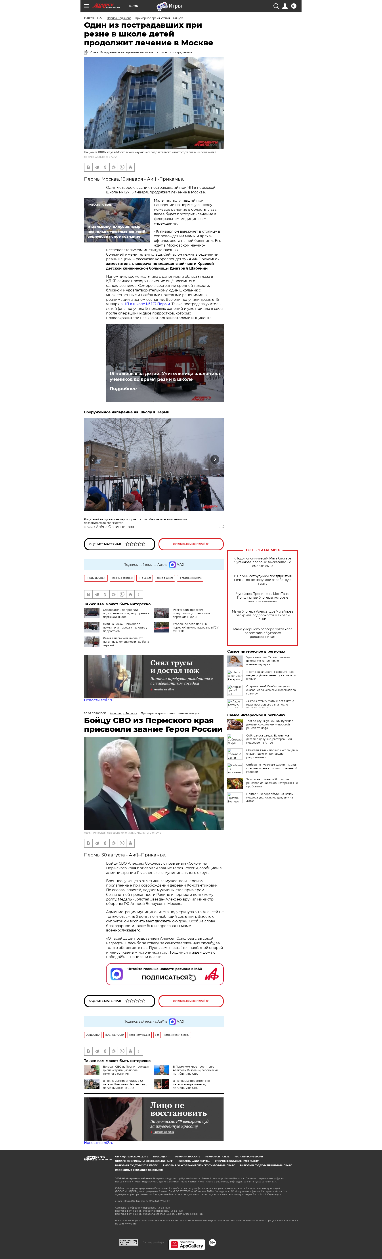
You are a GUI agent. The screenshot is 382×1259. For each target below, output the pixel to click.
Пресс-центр (161, 1156)
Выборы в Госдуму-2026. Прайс (136, 1165)
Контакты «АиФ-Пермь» (194, 1161)
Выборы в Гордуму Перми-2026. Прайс (266, 1165)
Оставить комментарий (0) (191, 544)
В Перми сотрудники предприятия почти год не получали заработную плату (263, 580)
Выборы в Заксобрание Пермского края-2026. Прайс (199, 1165)
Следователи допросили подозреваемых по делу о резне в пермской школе (126, 613)
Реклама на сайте (187, 1156)
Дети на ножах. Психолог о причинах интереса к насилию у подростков (125, 627)
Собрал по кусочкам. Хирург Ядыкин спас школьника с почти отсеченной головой (272, 768)
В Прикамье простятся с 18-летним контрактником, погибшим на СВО (192, 1084)
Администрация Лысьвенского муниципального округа (123, 832)
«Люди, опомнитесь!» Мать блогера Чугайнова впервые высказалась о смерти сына (263, 562)
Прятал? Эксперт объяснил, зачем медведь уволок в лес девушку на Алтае (269, 797)
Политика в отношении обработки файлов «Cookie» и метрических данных (159, 1214)
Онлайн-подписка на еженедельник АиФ (144, 1161)
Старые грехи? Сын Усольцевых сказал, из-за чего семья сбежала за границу (271, 690)
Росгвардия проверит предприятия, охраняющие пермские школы (191, 613)
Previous (93, 459)
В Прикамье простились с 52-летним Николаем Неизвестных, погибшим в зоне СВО (125, 1084)
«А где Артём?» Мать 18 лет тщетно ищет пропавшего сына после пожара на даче (270, 704)
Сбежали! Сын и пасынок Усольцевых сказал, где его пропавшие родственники (272, 753)
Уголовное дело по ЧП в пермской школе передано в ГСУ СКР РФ (195, 627)
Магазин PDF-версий (249, 1156)
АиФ (114, 156)
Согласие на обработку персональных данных (142, 1207)
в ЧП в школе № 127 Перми (145, 304)
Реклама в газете (217, 1156)
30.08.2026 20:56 (95, 713)
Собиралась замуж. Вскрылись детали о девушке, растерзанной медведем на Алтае (269, 739)
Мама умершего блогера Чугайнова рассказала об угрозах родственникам (262, 633)
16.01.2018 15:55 (93, 18)
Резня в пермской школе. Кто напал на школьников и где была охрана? (126, 641)
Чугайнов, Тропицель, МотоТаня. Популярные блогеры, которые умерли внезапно (262, 597)
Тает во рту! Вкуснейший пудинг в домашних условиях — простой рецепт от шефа (269, 724)
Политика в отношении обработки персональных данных (149, 1210)
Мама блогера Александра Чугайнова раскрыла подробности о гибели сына (263, 615)
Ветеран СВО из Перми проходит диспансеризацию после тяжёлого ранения (126, 1070)
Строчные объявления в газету (237, 1161)
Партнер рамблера (153, 1242)
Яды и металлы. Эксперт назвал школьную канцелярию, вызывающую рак (268, 661)
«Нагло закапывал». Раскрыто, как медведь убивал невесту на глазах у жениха (271, 675)
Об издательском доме (131, 1156)
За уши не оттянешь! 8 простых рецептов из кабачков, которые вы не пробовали (272, 783)
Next (215, 459)
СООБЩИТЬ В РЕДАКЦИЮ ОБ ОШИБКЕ (139, 1170)
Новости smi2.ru (98, 700)
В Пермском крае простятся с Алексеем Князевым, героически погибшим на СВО (195, 1070)
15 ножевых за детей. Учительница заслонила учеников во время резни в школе (165, 376)
